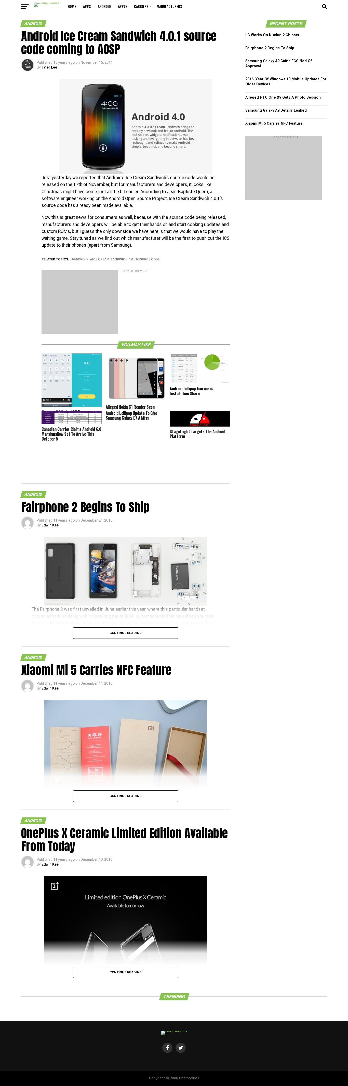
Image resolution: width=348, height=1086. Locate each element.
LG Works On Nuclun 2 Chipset (272, 35)
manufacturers (169, 6)
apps (87, 6)
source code (148, 259)
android (104, 6)
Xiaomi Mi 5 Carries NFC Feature (274, 123)
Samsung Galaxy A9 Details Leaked (276, 110)
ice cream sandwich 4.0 (112, 259)
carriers (141, 6)
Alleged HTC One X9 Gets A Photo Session (283, 97)
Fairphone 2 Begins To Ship (269, 48)
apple (122, 6)
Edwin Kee (50, 525)
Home (72, 6)
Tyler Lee (49, 67)
